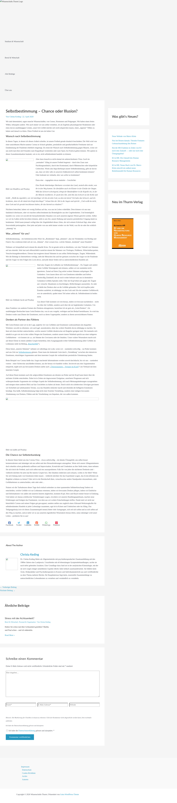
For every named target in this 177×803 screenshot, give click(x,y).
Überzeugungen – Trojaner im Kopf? (65, 367)
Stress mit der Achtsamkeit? (19, 618)
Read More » (10, 635)
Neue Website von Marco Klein (124, 136)
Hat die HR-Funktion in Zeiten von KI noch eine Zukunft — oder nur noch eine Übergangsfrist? (127, 151)
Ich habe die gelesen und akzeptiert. (31, 731)
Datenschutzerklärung (27, 731)
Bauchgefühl (33, 344)
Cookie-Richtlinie (29, 773)
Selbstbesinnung (25, 352)
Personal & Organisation (27, 622)
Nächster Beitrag (7, 590)
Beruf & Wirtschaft (11, 622)
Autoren (25, 779)
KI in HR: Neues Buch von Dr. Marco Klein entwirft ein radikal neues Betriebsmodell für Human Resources (126, 168)
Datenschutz (26, 770)
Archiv (24, 776)
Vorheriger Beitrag (8, 587)
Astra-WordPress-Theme (69, 794)
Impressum (25, 767)
